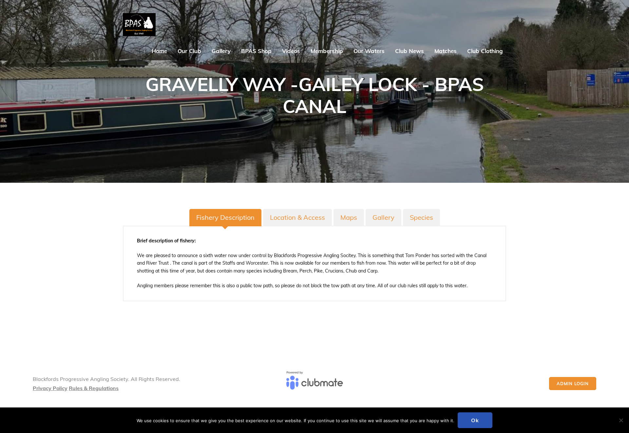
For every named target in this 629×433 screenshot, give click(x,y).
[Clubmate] (314, 383)
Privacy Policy (50, 388)
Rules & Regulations (94, 388)
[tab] (225, 217)
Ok (475, 420)
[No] (621, 420)
